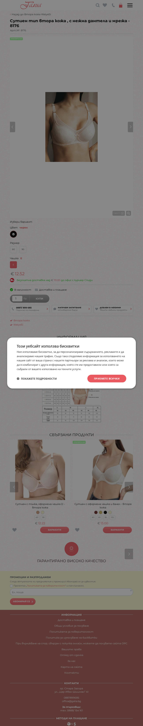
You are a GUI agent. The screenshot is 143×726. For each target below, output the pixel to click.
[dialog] (71, 363)
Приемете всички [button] (107, 378)
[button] (37, 379)
